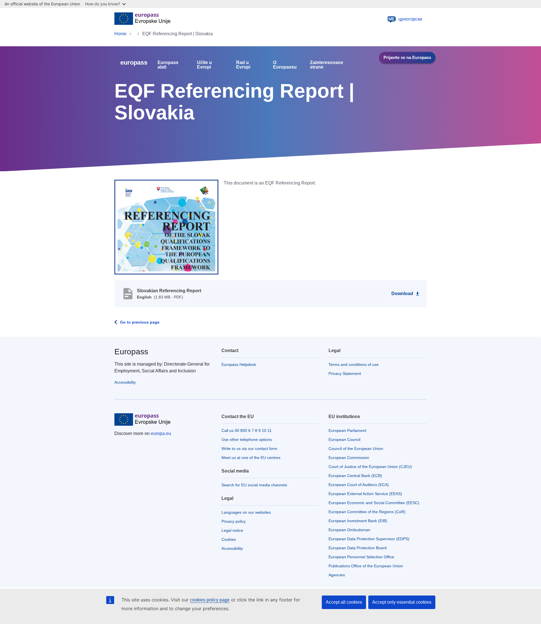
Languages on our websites (246, 512)
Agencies (337, 575)
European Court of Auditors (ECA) (359, 484)
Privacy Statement (345, 373)
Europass (131, 351)
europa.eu (161, 433)
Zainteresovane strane (326, 64)
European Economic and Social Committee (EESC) (374, 502)
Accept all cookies (344, 602)
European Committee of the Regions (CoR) (367, 511)
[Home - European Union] (142, 19)
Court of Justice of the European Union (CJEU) (370, 466)
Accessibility (125, 382)
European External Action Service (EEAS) (365, 493)
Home (120, 33)
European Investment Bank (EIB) (358, 520)
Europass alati (168, 64)
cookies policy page (210, 599)
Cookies (228, 539)
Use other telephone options (246, 439)
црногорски (405, 19)
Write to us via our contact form (249, 448)
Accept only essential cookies (401, 602)
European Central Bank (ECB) (355, 475)
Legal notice (232, 530)
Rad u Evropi (243, 64)
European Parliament (347, 430)
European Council (344, 439)
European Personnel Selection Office (361, 557)
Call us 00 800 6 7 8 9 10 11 (246, 430)
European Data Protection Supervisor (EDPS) (369, 539)
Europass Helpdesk (238, 364)
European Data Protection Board (358, 548)
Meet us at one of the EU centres (250, 457)
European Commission (349, 457)
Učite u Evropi (204, 64)
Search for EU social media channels (254, 485)
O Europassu (285, 64)
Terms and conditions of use (354, 364)
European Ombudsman (349, 530)
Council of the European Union (356, 448)
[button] (166, 227)
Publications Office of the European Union (366, 566)
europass (133, 62)
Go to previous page (139, 322)
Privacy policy (233, 521)
